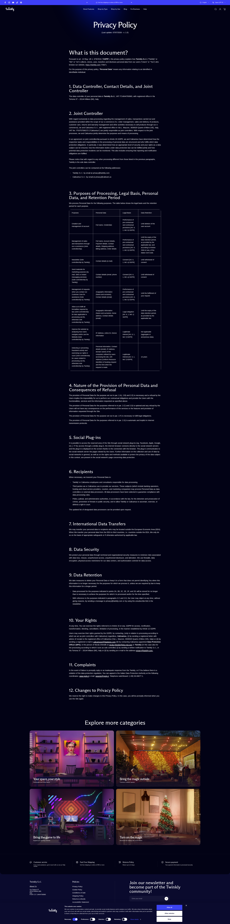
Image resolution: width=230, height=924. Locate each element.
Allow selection (169, 913)
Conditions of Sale (78, 893)
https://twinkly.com (93, 65)
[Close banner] (186, 905)
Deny (169, 919)
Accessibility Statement (80, 902)
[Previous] (87, 2)
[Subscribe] (166, 898)
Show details (134, 919)
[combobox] (204, 2)
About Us (33, 886)
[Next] (131, 2)
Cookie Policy (77, 890)
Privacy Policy (77, 886)
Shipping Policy (77, 896)
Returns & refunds (78, 899)
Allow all (169, 907)
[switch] (92, 919)
